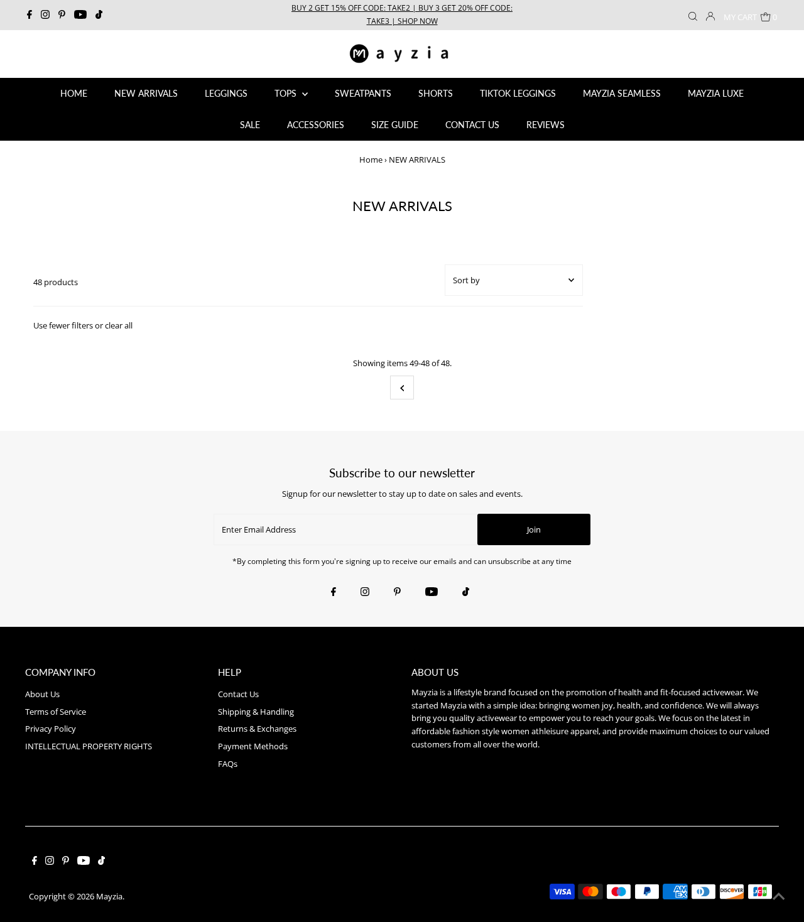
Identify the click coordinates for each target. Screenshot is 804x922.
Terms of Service (55, 711)
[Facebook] (29, 15)
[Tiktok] (99, 15)
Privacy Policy (50, 728)
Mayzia (109, 896)
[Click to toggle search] (692, 15)
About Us (42, 694)
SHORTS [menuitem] (435, 93)
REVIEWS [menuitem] (545, 124)
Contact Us (238, 694)
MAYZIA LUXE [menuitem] (716, 93)
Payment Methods (253, 746)
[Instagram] (45, 15)
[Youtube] (80, 15)
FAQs (227, 763)
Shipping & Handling (256, 711)
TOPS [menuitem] (286, 93)
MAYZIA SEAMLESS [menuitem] (622, 93)
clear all (119, 325)
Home (371, 159)
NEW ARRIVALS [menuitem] (146, 93)
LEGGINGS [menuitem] (226, 93)
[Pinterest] (61, 15)
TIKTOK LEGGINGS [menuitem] (518, 93)
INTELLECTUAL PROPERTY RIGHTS (88, 746)
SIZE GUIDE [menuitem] (394, 124)
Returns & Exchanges (257, 728)
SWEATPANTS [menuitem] (363, 93)
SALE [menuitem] (250, 124)
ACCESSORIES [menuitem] (315, 124)
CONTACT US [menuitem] (472, 124)
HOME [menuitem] (73, 93)
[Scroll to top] (778, 896)
